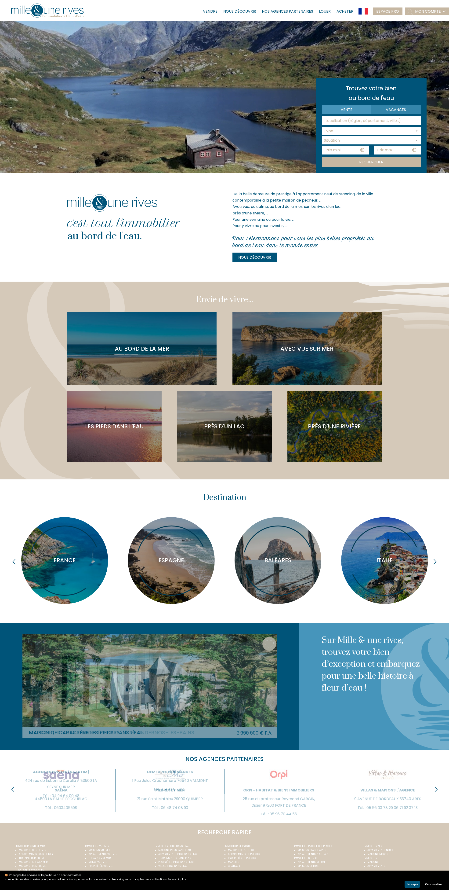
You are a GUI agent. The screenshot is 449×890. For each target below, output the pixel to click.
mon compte (428, 11)
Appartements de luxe (311, 862)
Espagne (171, 560)
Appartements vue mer (103, 854)
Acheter (345, 11)
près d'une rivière (334, 426)
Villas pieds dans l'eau (173, 866)
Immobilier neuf (374, 846)
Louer (325, 11)
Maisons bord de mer (32, 850)
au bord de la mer (142, 349)
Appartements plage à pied (314, 854)
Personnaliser (434, 884)
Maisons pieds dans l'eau (174, 850)
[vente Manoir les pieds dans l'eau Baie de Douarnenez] (149, 680)
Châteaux (234, 866)
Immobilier (370, 858)
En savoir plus (177, 879)
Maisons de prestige (241, 850)
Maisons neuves (377, 854)
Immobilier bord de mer (30, 846)
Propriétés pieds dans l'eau (176, 862)
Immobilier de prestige (238, 846)
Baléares (277, 560)
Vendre (210, 11)
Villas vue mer (98, 862)
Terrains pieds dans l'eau (174, 858)
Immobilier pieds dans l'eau (172, 846)
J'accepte (412, 884)
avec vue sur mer (306, 349)
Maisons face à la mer (33, 862)
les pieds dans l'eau (114, 426)
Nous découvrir (239, 11)
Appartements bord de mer (36, 854)
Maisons (373, 862)
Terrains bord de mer (33, 858)
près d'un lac (224, 426)
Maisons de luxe (308, 866)
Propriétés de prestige (242, 858)
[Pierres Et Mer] (170, 781)
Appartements (376, 866)
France (65, 560)
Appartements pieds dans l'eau (178, 854)
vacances (396, 109)
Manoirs (233, 862)
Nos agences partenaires (287, 11)
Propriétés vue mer (101, 866)
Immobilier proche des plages (313, 846)
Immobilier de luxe (305, 858)
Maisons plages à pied (312, 850)
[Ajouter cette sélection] (269, 644)
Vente (346, 109)
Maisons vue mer (100, 850)
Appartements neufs (380, 850)
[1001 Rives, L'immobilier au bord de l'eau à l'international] (47, 11)
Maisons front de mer (33, 866)
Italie (385, 560)
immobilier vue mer (97, 846)
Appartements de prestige (244, 854)
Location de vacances (29, 870)
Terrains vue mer (100, 858)
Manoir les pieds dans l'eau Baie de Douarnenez (94, 732)
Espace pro (387, 11)
